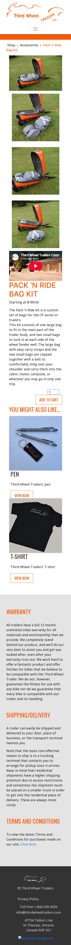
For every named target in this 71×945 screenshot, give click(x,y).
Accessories (29, 45)
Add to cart (48, 399)
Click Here (28, 844)
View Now (21, 495)
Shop (11, 45)
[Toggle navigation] (35, 29)
